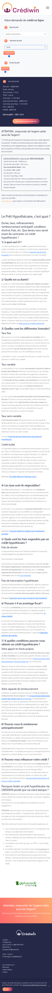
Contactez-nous (7, 201)
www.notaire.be (25, 575)
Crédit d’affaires (7, 970)
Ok (7, 989)
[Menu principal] (48, 8)
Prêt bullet (5, 967)
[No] (49, 986)
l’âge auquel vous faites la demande (31, 323)
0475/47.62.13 (6, 947)
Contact (4, 972)
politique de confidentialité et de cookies (34, 985)
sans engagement (26, 121)
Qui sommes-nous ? (8, 965)
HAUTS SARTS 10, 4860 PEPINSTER (12, 945)
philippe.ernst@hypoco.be (10, 949)
